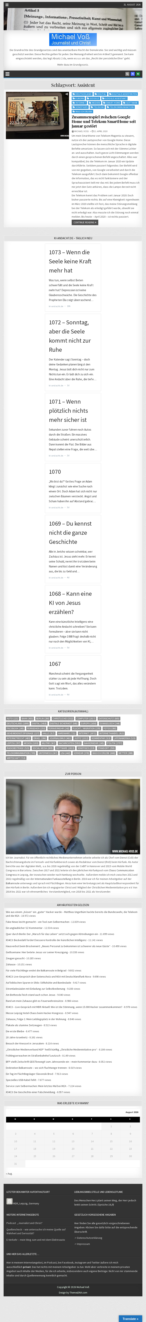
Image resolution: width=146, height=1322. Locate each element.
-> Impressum (82, 1244)
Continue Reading (84, 222)
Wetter (125, 753)
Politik (114, 743)
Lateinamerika (125, 738)
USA (65, 753)
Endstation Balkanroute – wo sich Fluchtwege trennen (36, 1067)
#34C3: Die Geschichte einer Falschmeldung (30, 1092)
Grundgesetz (80, 64)
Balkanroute (13, 883)
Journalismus (60, 738)
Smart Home (113, 102)
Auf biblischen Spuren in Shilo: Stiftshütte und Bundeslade (38, 982)
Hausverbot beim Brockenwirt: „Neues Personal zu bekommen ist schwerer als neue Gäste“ (58, 946)
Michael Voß (81, 131)
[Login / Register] (138, 74)
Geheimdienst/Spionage (23, 733)
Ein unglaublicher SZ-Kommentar (24, 928)
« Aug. (9, 1173)
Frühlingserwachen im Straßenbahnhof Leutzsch (33, 1055)
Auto (12, 718)
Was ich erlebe (83, 111)
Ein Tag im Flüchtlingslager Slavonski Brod (29, 1074)
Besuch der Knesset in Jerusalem (25, 1043)
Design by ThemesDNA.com (73, 1292)
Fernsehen (36, 728)
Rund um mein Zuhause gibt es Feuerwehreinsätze (34, 1001)
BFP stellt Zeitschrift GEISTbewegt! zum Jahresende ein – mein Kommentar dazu (51, 1061)
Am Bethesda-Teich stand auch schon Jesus (30, 994)
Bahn (27, 718)
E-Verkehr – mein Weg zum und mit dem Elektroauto (35, 1239)
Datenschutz (109, 718)
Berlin (42, 718)
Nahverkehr (94, 743)
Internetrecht (18, 738)
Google (94, 98)
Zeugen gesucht (15, 958)
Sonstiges (81, 107)
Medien (96, 102)
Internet (80, 102)
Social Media (43, 748)
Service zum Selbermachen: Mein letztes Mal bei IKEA (36, 1086)
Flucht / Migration (86, 728)
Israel (39, 738)
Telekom (99, 107)
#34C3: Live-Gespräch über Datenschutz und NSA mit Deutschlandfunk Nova (48, 976)
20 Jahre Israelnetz (17, 1037)
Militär (48, 743)
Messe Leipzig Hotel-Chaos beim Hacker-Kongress (34, 1013)
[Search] (127, 74)
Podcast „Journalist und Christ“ (24, 1223)
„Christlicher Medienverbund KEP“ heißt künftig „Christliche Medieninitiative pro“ (51, 1049)
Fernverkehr (58, 728)
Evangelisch (110, 723)
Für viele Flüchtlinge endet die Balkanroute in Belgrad (36, 970)
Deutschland (83, 94)
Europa (79, 98)
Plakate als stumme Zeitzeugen (24, 1025)
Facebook (15, 728)
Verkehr (81, 753)
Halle (49, 733)
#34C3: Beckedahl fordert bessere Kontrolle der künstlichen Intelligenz (46, 940)
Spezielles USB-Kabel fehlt (21, 1080)
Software (132, 102)
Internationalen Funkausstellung (53, 879)
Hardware (66, 733)
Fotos (110, 728)
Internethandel (111, 733)
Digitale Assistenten (124, 94)
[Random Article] (132, 74)
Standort (106, 748)
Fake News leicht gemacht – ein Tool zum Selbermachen (37, 922)
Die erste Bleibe (15, 1031)
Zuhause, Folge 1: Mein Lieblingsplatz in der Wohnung (36, 1019)
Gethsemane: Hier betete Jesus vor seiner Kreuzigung (37, 952)
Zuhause (11, 964)
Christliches (63, 718)
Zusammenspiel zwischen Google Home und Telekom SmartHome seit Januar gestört (104, 121)
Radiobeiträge (18, 748)
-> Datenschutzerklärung (88, 1238)
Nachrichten (70, 743)
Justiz (81, 738)
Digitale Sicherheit (64, 723)
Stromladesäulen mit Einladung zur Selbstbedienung (35, 988)
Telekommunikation (122, 107)
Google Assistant (116, 98)
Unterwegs (48, 753)
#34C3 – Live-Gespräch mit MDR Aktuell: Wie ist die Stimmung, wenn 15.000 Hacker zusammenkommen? (64, 1007)
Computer (85, 718)
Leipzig (13, 743)
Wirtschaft (16, 758)
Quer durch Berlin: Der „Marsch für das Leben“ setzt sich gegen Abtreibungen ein (52, 934)
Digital (102, 94)
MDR (15, 1203)
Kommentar (101, 738)
